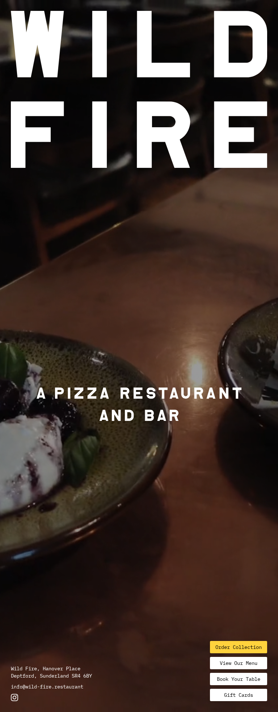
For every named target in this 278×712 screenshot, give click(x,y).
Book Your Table (238, 679)
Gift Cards (238, 695)
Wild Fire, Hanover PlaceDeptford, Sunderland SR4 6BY (51, 672)
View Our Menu (238, 663)
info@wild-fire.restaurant (47, 686)
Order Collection (238, 647)
